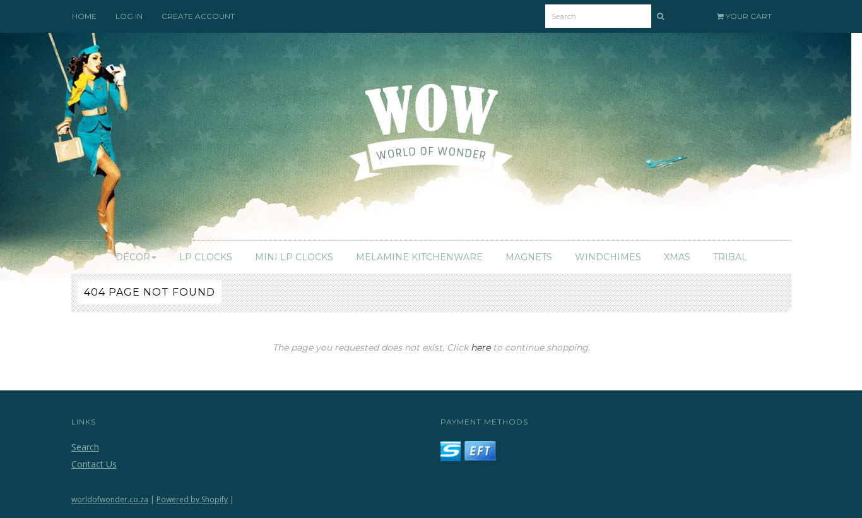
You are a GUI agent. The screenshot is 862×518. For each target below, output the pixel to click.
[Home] (431, 140)
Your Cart (748, 16)
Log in (129, 16)
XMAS (677, 257)
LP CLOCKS (205, 257)
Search (85, 447)
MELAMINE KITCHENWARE (419, 257)
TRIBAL (730, 257)
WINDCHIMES (608, 257)
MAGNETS (528, 257)
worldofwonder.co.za (109, 499)
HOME (84, 16)
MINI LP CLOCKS (294, 257)
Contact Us (94, 464)
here (480, 347)
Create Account (198, 16)
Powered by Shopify (192, 499)
